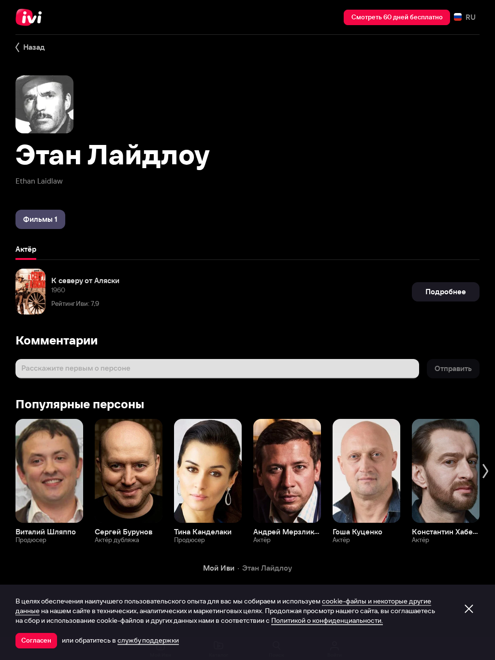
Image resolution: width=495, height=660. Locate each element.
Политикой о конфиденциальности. (327, 620)
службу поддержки (148, 640)
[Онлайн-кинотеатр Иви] (31, 17)
